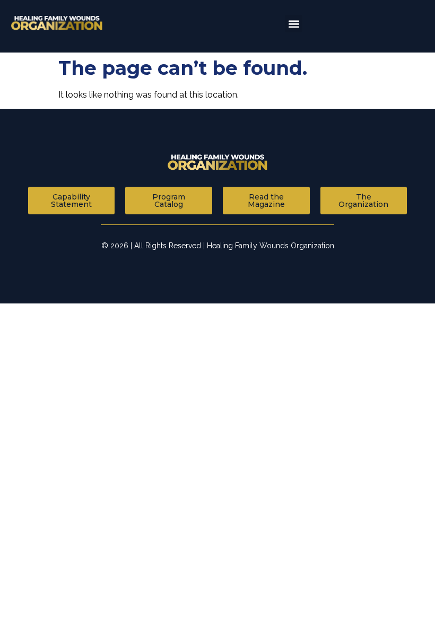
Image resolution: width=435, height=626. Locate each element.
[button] (293, 23)
